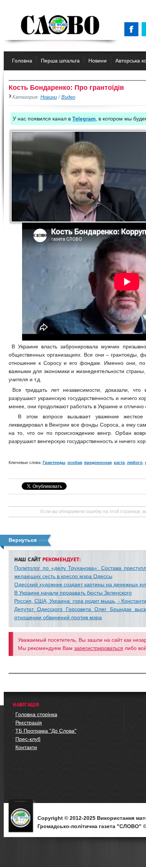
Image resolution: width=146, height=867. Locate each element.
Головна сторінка (36, 714)
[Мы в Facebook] (133, 29)
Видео (68, 97)
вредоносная (98, 462)
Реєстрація (28, 723)
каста (119, 462)
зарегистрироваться (98, 648)
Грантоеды (54, 462)
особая (74, 462)
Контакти (26, 747)
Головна (22, 61)
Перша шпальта (60, 61)
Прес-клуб (27, 739)
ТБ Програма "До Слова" (45, 731)
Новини (97, 61)
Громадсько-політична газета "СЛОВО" (61, 25)
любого (135, 462)
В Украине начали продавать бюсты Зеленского (73, 593)
